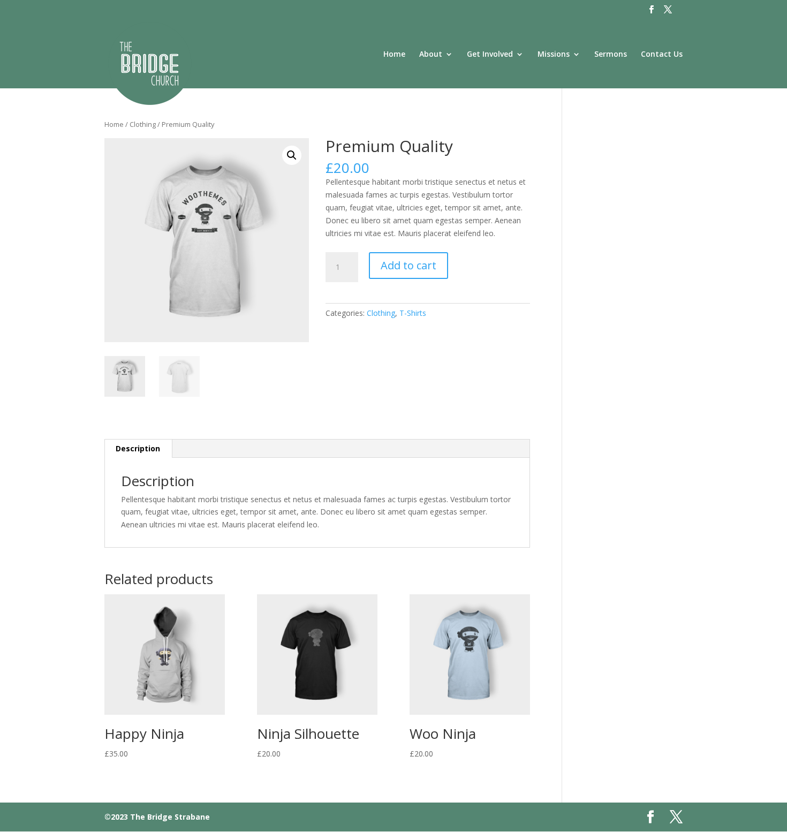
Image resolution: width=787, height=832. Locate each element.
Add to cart (408, 265)
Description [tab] (138, 448)
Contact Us (662, 54)
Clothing (143, 124)
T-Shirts (412, 313)
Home (394, 54)
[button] (291, 155)
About (430, 54)
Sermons (610, 54)
